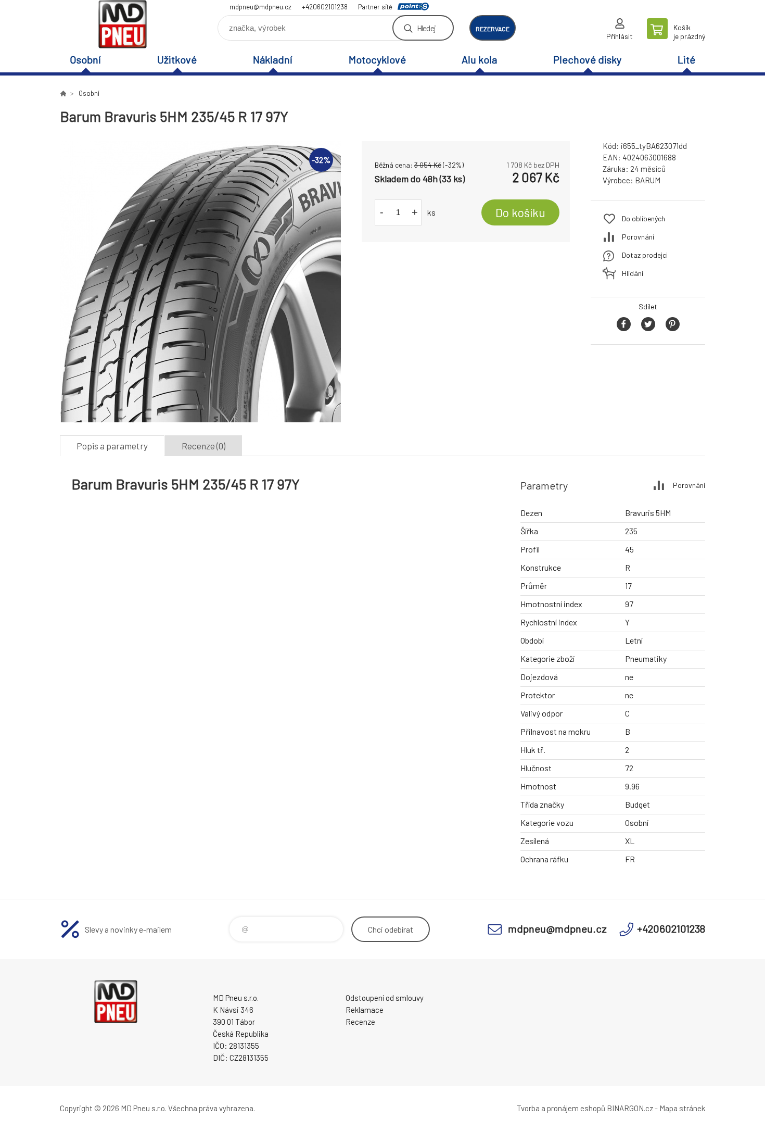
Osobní (85, 59)
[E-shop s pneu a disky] (63, 93)
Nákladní (272, 59)
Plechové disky (587, 59)
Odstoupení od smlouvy (385, 997)
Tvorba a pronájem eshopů (561, 1108)
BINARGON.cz (630, 1108)
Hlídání (632, 273)
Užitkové (177, 59)
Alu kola (479, 59)
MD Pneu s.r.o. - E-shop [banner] (122, 24)
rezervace (492, 28)
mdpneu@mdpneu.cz (260, 7)
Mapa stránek (682, 1108)
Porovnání (638, 236)
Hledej (426, 28)
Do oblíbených (643, 218)
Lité (686, 59)
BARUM (647, 180)
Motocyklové (377, 59)
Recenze (360, 1021)
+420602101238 (325, 7)
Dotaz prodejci (645, 254)
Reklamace (365, 1009)
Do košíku (520, 212)
